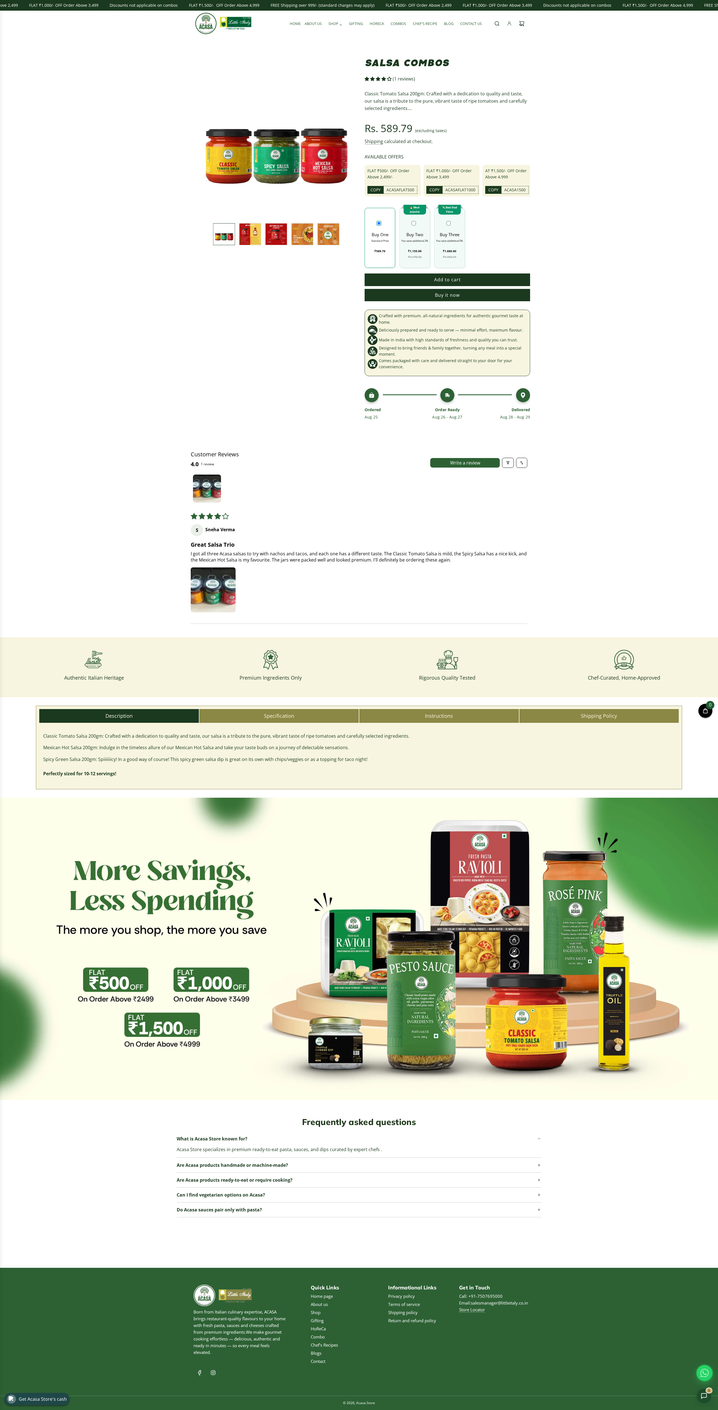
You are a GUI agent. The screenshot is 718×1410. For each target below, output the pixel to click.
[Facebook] (200, 1373)
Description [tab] (119, 715)
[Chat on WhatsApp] (704, 1373)
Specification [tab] (279, 715)
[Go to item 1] (207, 489)
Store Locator (472, 1309)
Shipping (374, 141)
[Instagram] (213, 1373)
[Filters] (508, 463)
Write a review (465, 463)
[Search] (497, 23)
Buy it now (447, 295)
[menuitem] (295, 23)
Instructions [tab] (439, 715)
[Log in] (509, 23)
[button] (198, 136)
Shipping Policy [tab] (599, 715)
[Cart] (522, 23)
